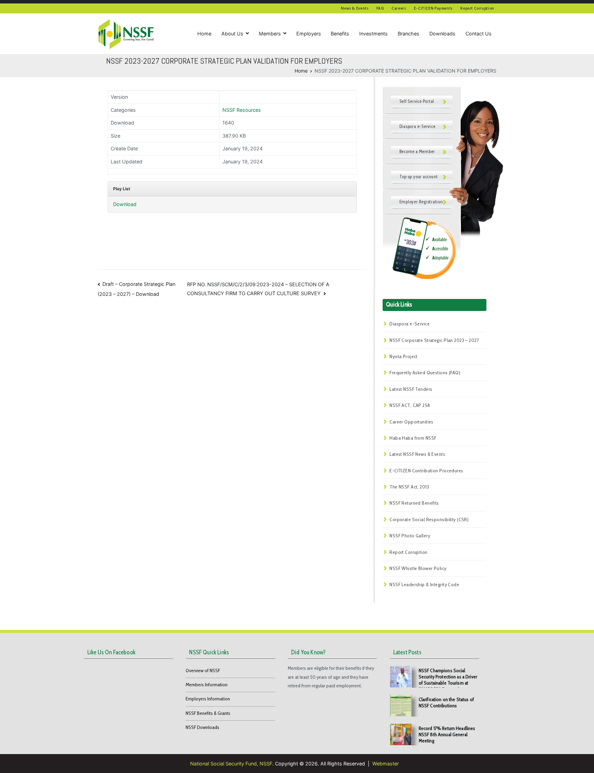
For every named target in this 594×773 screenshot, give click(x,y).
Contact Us (478, 33)
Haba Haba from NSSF (412, 438)
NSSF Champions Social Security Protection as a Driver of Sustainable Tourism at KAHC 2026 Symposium (448, 679)
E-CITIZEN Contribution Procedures (426, 471)
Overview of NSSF (203, 670)
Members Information (207, 684)
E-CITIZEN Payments (433, 8)
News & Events (354, 8)
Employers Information (208, 699)
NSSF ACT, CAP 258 (409, 405)
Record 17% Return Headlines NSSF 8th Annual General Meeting (447, 734)
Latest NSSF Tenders (410, 389)
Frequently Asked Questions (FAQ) (424, 372)
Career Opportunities (411, 422)
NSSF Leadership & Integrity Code (424, 584)
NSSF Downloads (202, 727)
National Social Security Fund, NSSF (231, 763)
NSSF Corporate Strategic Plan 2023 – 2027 (434, 340)
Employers (308, 33)
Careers (399, 8)
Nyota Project (403, 356)
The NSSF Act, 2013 (409, 487)
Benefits (340, 33)
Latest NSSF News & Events (417, 454)
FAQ (380, 8)
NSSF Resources (241, 110)
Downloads (442, 33)
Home (204, 33)
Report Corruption (477, 8)
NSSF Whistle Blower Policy (417, 568)
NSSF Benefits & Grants (208, 713)
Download (124, 204)
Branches (408, 33)
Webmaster (385, 763)
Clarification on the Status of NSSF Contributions (446, 702)
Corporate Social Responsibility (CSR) (429, 519)
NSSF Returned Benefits (414, 503)
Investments (373, 33)
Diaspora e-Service (409, 324)
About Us (232, 33)
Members (270, 33)
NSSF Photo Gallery (409, 536)
